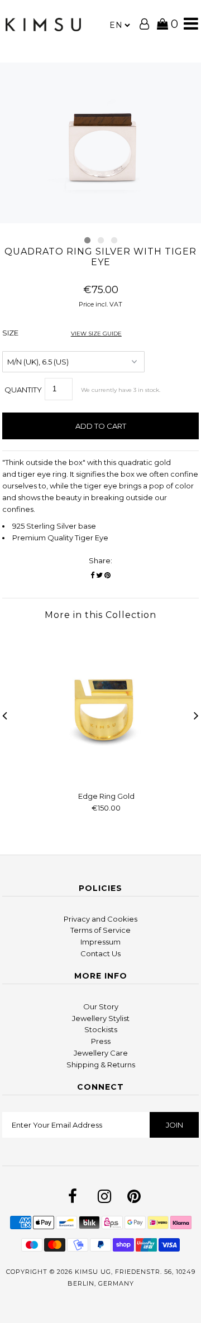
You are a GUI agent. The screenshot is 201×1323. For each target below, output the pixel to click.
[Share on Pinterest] (107, 575)
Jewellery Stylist (101, 1018)
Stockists (100, 1029)
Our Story (100, 1006)
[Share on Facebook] (92, 575)
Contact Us (100, 953)
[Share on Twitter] (99, 575)
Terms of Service (100, 930)
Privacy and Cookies (100, 918)
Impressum (100, 941)
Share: (100, 560)
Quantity (23, 389)
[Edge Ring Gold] (106, 777)
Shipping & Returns (100, 1064)
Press (101, 1041)
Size (62, 332)
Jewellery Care (101, 1052)
